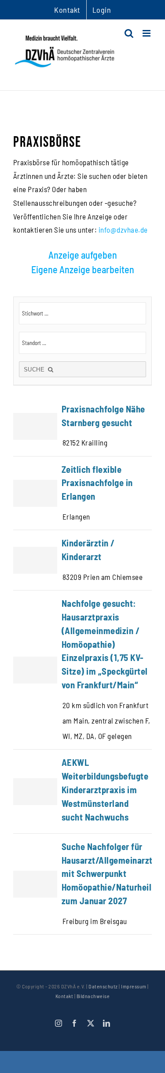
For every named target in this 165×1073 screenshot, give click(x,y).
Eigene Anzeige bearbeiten (82, 269)
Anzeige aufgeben (82, 254)
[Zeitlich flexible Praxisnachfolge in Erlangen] (82, 493)
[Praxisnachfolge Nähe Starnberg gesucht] (82, 426)
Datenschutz (103, 986)
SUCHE (35, 369)
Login (101, 10)
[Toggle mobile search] (129, 33)
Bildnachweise (93, 996)
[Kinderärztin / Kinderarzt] (82, 560)
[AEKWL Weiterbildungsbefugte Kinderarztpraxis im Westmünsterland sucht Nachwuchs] (82, 791)
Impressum (134, 986)
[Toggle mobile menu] (147, 33)
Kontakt (64, 996)
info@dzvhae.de (123, 229)
